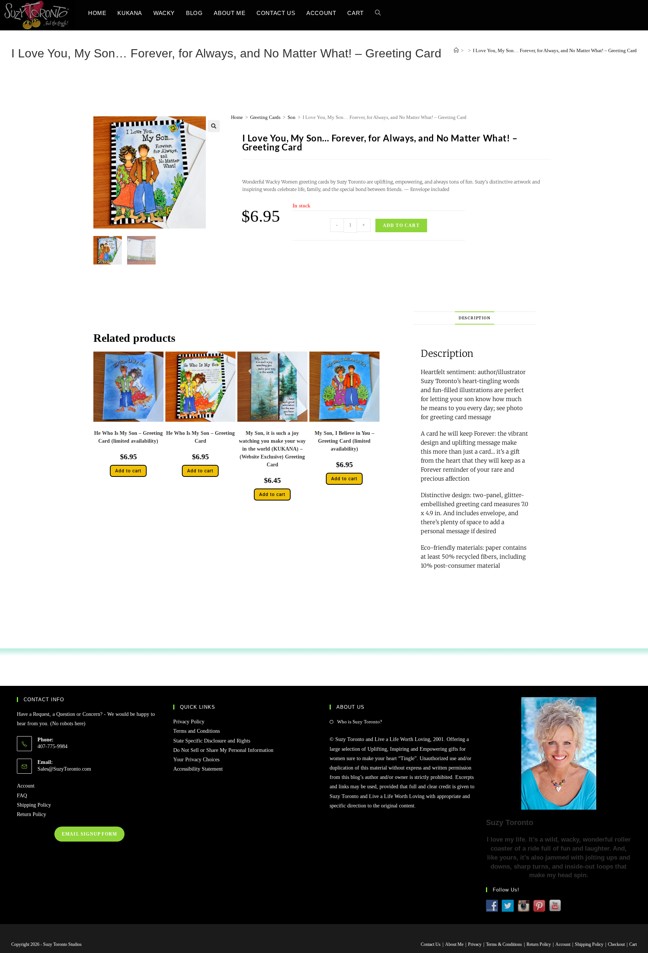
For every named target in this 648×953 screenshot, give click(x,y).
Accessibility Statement (198, 769)
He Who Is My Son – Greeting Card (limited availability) (128, 437)
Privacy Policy (188, 722)
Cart (633, 944)
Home (237, 117)
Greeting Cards (265, 117)
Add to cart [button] (128, 470)
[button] (214, 126)
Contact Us (431, 944)
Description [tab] (474, 318)
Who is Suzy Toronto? (359, 722)
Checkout (616, 944)
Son (292, 117)
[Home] (456, 50)
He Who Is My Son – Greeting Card (200, 437)
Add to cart (401, 225)
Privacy (475, 944)
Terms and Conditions (196, 731)
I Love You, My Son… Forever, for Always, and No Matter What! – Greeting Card (555, 50)
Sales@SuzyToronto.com (64, 769)
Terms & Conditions (504, 944)
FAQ (22, 795)
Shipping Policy (34, 805)
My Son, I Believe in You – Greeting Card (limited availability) (344, 441)
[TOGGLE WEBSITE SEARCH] (377, 13)
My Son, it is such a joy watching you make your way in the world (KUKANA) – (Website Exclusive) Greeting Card (272, 448)
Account (25, 786)
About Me (454, 944)
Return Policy (31, 814)
